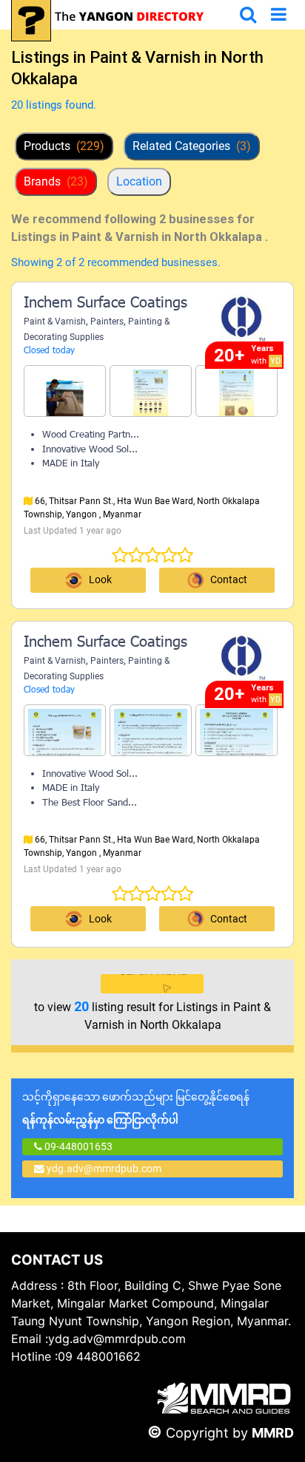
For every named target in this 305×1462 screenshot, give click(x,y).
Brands (56, 181)
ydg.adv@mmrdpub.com (104, 1168)
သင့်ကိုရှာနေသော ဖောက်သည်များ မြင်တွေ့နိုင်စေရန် (135, 1108)
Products (64, 146)
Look (100, 579)
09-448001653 (77, 1146)
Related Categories (192, 146)
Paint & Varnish (55, 321)
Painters (107, 321)
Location (139, 181)
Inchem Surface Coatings (105, 304)
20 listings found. (53, 105)
